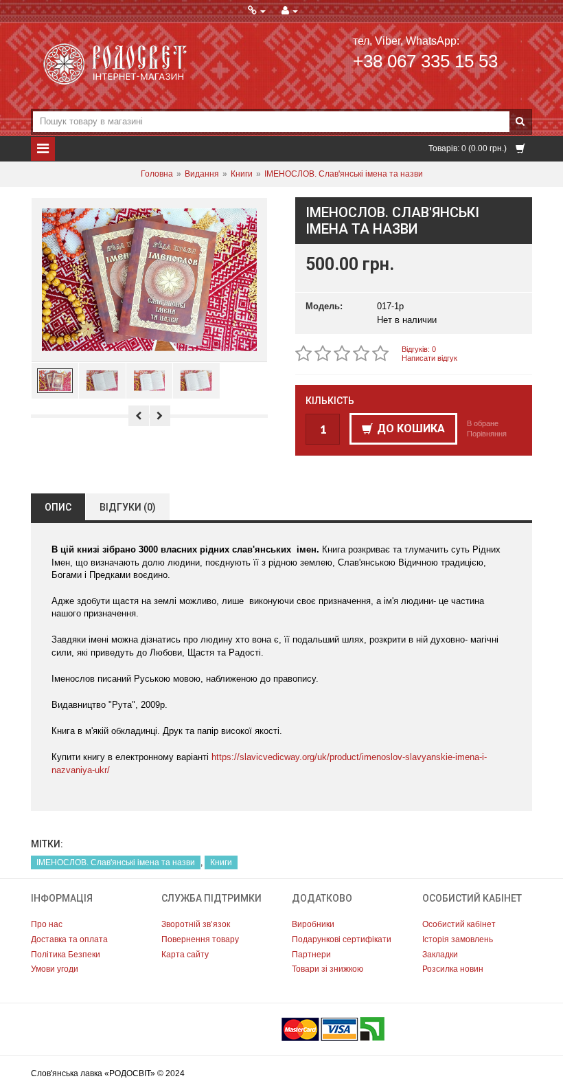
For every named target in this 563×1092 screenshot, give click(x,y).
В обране (482, 423)
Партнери (311, 954)
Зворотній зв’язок (195, 924)
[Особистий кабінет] (290, 11)
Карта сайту (185, 954)
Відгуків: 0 (419, 349)
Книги (242, 174)
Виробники (313, 924)
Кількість (330, 400)
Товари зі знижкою (327, 969)
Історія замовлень (457, 939)
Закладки (440, 954)
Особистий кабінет (459, 924)
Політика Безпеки (65, 954)
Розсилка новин (452, 969)
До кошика (411, 428)
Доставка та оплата (69, 939)
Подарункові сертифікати (341, 939)
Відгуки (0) (128, 507)
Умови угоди (54, 969)
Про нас (46, 924)
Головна (157, 174)
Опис (58, 507)
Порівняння (487, 434)
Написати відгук (429, 358)
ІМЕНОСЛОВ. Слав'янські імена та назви (343, 174)
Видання (202, 174)
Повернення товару (200, 939)
